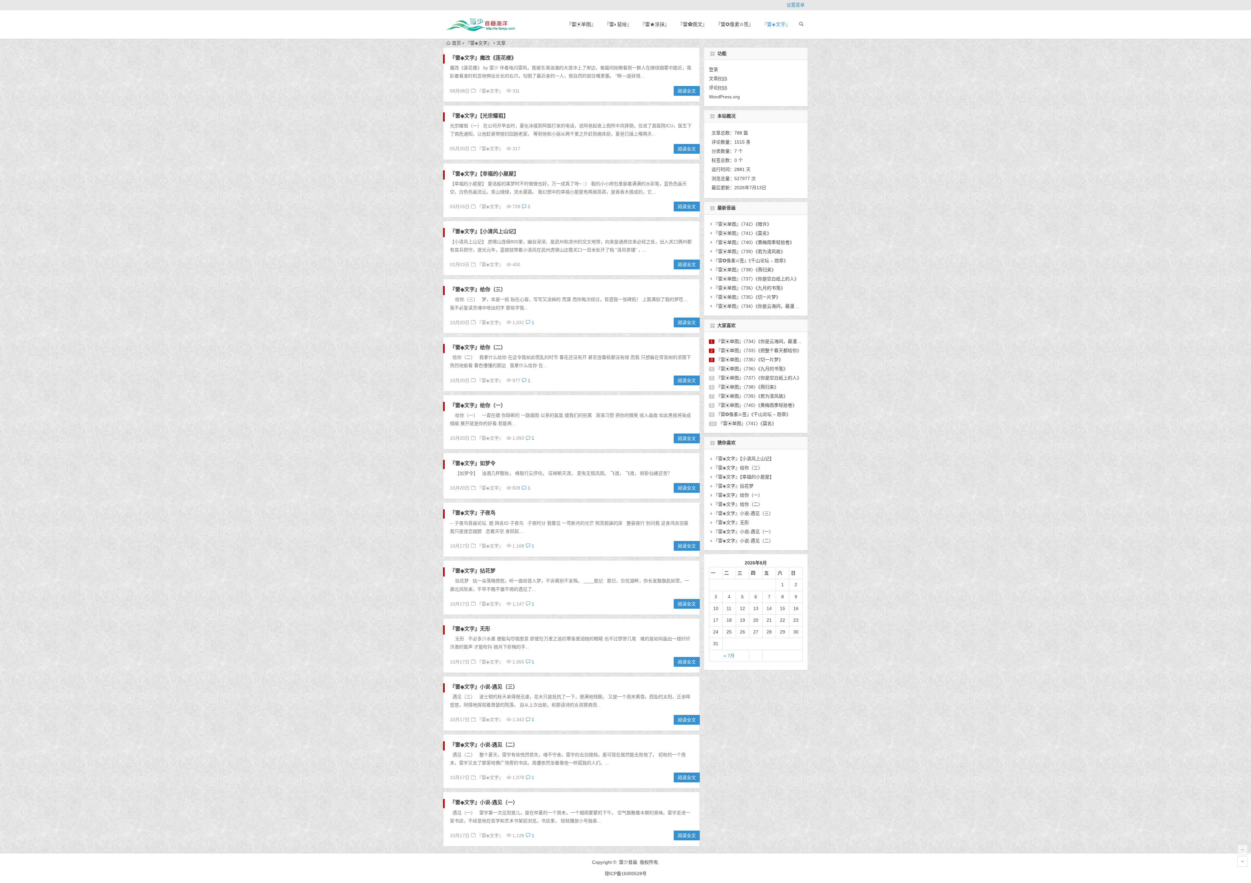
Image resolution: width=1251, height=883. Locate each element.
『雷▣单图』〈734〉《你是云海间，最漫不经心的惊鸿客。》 (773, 306)
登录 (713, 69)
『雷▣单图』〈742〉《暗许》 (742, 224)
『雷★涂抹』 (654, 24)
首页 (456, 43)
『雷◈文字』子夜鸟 (473, 513)
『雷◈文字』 (776, 24)
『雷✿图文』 (692, 24)
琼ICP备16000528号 (626, 873)
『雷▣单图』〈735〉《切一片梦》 (747, 297)
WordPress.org (724, 96)
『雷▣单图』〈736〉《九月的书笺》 (749, 288)
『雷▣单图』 (581, 24)
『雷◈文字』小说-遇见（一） (484, 802)
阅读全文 (687, 90)
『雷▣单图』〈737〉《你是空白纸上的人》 (756, 278)
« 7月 (729, 655)
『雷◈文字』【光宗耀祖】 (479, 116)
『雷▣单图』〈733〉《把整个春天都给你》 (758, 350)
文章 (718, 78)
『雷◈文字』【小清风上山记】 (484, 231)
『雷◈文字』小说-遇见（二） (484, 745)
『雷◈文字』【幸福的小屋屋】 (484, 174)
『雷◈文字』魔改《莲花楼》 (483, 58)
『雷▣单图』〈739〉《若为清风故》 (749, 251)
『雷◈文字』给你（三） (478, 289)
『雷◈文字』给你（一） (478, 405)
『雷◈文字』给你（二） (478, 347)
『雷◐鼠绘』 (618, 24)
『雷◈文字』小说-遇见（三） (484, 687)
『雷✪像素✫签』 (735, 24)
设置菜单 (795, 4)
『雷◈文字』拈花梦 (473, 571)
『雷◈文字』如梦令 (473, 463)
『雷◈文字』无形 (470, 629)
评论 (718, 87)
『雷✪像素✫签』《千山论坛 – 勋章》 (750, 260)
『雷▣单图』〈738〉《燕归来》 (744, 269)
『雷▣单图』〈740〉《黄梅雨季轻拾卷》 (753, 242)
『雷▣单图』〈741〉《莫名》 (742, 233)
